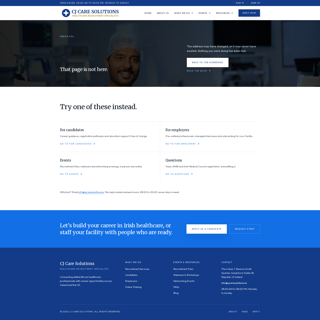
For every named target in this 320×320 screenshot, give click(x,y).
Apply (256, 311)
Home (148, 13)
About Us (163, 13)
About (233, 311)
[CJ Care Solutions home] (90, 13)
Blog (175, 292)
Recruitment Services (137, 268)
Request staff (244, 229)
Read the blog (197, 71)
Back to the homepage (207, 62)
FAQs (176, 286)
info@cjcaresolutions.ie (91, 192)
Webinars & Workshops (186, 274)
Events (203, 13)
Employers (131, 280)
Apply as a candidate (207, 229)
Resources (223, 13)
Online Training (133, 286)
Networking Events (183, 280)
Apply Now (249, 13)
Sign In (240, 3)
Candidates (131, 274)
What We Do (182, 13)
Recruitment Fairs (183, 268)
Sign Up (255, 3)
